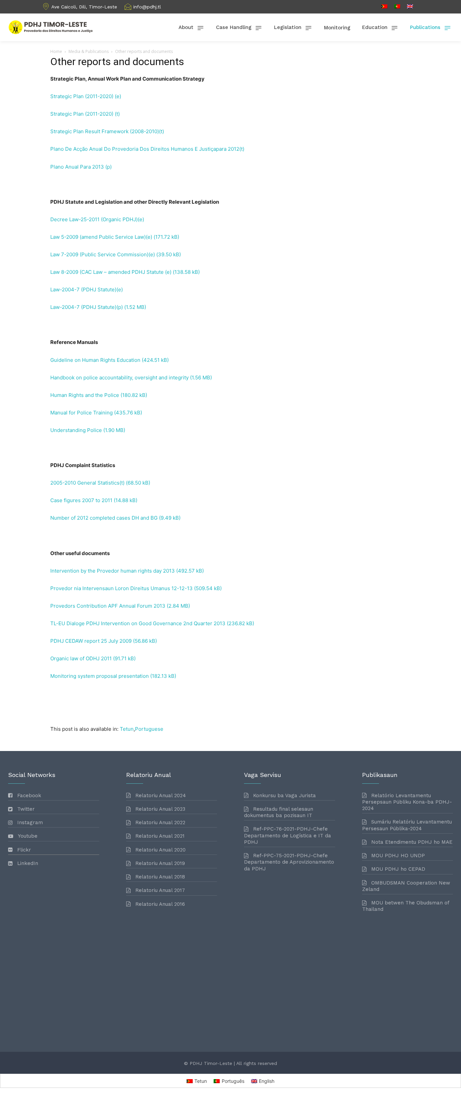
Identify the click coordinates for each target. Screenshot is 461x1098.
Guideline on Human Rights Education (95, 360)
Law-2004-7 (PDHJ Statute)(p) (86, 307)
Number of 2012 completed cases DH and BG (104, 518)
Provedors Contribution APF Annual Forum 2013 (107, 606)
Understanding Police (76, 430)
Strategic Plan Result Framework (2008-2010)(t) (107, 131)
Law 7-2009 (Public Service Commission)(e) (102, 254)
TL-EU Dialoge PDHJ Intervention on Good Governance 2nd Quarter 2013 (137, 623)
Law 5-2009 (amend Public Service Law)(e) (101, 237)
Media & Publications (89, 51)
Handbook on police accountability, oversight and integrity (119, 377)
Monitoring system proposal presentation (99, 676)
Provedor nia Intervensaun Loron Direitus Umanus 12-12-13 (121, 588)
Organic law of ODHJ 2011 (81, 658)
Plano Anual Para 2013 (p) (81, 167)
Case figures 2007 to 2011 (81, 500)
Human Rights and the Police (84, 395)
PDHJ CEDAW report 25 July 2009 (91, 641)
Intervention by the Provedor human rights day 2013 (112, 571)
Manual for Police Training (81, 412)
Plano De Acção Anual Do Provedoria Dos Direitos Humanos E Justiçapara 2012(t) (147, 149)
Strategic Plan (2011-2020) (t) (85, 114)
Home (56, 51)
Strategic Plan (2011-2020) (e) (85, 96)
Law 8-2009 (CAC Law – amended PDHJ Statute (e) (110, 272)
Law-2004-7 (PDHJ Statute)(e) (86, 289)
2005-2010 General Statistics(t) (87, 483)
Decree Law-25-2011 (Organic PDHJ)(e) (97, 219)
